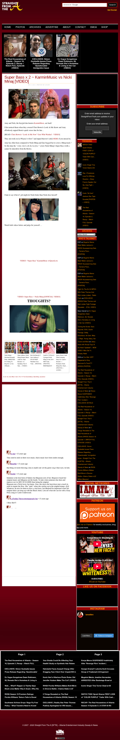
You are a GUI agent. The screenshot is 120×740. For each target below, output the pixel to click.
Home (7, 26)
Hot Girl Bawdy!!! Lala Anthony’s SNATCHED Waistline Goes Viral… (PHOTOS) (35, 359)
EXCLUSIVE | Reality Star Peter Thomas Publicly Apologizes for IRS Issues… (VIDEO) (59, 705)
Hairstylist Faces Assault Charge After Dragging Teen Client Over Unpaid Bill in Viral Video (59, 672)
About (67, 26)
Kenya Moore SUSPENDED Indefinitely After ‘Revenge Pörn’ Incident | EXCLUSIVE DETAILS (87, 397)
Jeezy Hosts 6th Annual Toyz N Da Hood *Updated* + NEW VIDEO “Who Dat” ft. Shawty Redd (87, 347)
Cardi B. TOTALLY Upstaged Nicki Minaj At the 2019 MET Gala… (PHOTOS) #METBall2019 (48, 360)
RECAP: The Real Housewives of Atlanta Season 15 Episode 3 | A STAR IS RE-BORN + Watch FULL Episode (97, 705)
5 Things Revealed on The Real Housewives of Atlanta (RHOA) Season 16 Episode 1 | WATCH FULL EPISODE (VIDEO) (60, 698)
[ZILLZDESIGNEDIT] (60, 734)
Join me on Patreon (85, 524)
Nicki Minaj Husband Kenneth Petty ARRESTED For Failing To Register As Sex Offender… (10, 360)
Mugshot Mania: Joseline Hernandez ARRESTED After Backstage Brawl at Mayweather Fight (96, 680)
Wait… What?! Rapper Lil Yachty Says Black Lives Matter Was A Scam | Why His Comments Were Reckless (22, 688)
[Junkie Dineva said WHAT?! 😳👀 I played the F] (92, 629)
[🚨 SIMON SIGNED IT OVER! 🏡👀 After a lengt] (112, 629)
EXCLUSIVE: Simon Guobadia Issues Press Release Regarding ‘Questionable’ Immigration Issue (41, 63)
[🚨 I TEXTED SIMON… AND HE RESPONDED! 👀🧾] (102, 629)
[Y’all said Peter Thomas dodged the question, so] (102, 623)
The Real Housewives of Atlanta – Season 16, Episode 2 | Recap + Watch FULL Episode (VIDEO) (15, 63)
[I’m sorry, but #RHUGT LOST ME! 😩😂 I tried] (92, 623)
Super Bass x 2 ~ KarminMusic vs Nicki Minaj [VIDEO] (38, 79)
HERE (55, 138)
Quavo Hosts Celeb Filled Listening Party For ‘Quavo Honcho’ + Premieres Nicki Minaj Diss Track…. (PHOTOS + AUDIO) (62, 362)
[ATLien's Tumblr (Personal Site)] (97, 497)
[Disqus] (39, 479)
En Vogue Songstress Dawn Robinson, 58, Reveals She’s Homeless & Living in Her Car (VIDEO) (67, 63)
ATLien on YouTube (97, 581)
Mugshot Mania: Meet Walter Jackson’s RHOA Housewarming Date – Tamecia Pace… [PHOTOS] (87, 248)
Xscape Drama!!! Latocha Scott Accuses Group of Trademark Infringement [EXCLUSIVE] (97, 672)
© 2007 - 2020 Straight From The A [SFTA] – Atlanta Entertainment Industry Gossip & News (60, 725)
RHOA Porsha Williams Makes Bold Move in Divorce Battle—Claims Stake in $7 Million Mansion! (87, 473)
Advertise (51, 26)
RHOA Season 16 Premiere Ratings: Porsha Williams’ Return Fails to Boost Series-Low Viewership (20, 697)
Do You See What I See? (11, 377)
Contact (80, 26)
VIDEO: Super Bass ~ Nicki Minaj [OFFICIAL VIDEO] (38, 296)
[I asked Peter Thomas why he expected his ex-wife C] (112, 623)
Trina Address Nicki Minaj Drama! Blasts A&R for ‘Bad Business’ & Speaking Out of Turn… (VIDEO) (23, 360)
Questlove (42, 377)
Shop (104, 26)
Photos (20, 26)
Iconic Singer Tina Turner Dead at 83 (96, 685)
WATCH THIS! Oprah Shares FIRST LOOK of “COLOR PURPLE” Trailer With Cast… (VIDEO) (98, 697)
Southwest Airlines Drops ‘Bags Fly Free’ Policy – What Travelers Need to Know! (21, 704)
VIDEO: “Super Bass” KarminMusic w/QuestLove (39, 260)
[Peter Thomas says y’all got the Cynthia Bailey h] (82, 629)
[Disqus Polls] (39, 415)
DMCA (93, 26)
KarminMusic (39, 123)
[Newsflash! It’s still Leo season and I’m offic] (82, 623)
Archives (35, 26)
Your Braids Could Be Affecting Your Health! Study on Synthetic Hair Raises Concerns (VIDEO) (59, 663)
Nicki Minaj (36, 377)
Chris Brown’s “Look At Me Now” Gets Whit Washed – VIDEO (35, 134)
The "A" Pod (22, 377)
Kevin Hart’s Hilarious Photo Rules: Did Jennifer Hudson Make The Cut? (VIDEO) (59, 679)
